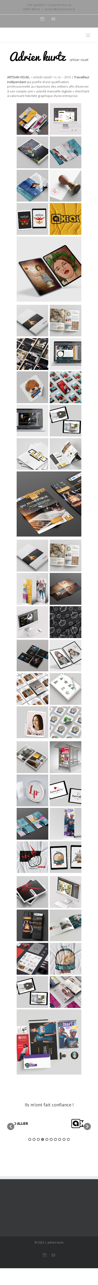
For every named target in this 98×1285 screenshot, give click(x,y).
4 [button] (42, 1139)
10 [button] (68, 1139)
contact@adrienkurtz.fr (59, 9)
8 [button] (59, 1139)
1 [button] (29, 1139)
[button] (10, 1126)
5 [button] (46, 1139)
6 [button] (51, 1139)
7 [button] (55, 1139)
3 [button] (38, 1139)
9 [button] (64, 1139)
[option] (49, 1124)
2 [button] (34, 1139)
